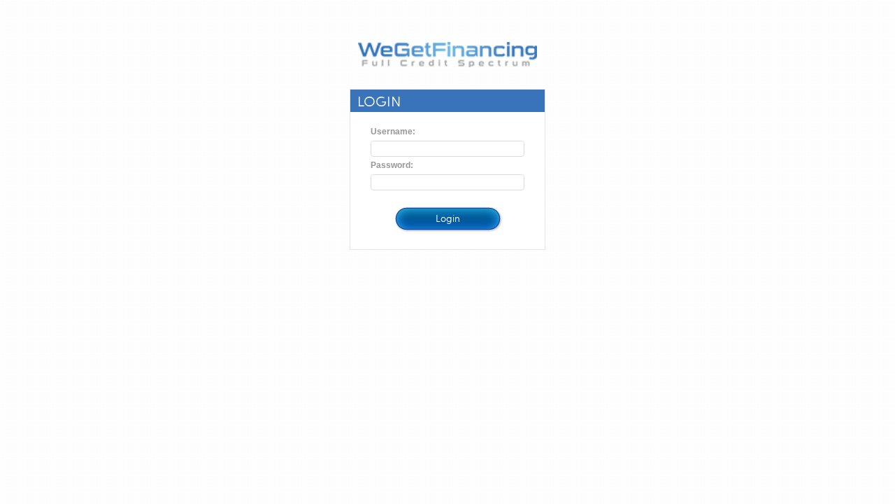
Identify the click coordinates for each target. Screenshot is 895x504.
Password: (392, 165)
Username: (393, 131)
